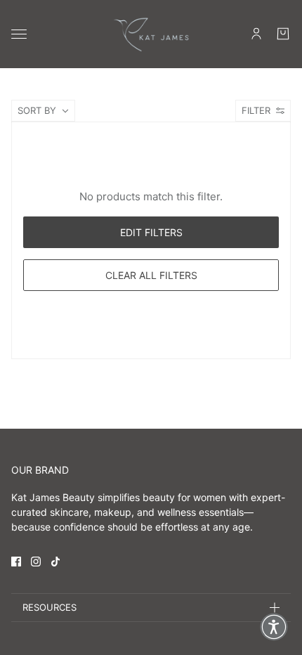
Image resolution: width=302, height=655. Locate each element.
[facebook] (16, 561)
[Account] (256, 33)
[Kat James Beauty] (151, 34)
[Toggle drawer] (19, 34)
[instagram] (36, 561)
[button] (274, 627)
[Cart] (283, 33)
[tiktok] (55, 561)
